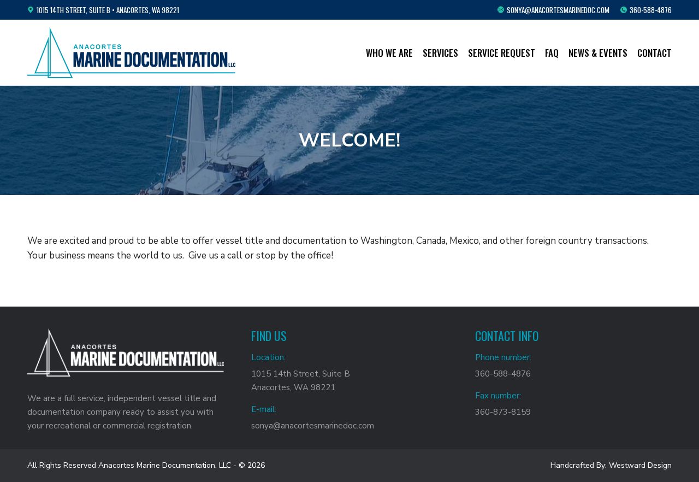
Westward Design (640, 465)
